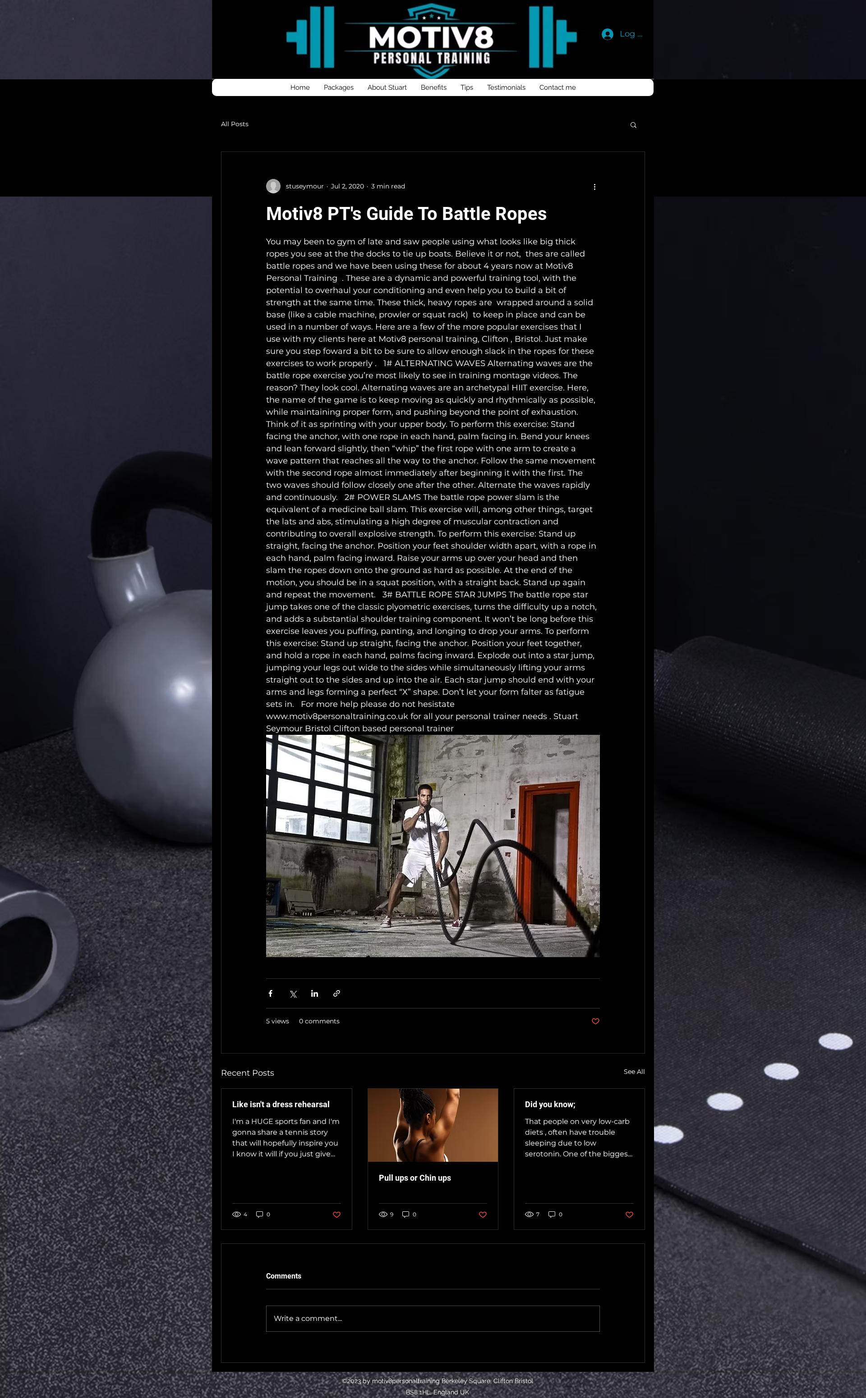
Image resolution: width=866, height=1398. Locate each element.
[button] (633, 124)
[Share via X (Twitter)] (292, 993)
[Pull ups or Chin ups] (433, 1125)
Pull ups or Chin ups (415, 1178)
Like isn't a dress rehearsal (281, 1104)
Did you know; (550, 1104)
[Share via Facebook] (270, 993)
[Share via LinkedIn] (314, 993)
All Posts (235, 124)
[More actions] (594, 186)
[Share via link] (336, 993)
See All (634, 1072)
